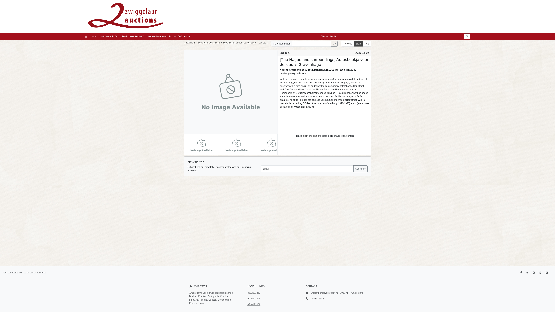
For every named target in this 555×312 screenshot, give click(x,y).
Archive (172, 36)
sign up (315, 136)
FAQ (180, 36)
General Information (157, 36)
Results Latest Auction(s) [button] (133, 36)
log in (305, 136)
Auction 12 (189, 42)
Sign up (324, 36)
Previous (347, 43)
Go (334, 43)
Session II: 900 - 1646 (209, 42)
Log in (333, 36)
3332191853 (253, 293)
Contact (187, 36)
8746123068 (253, 304)
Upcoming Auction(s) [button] (108, 36)
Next (367, 43)
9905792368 (253, 298)
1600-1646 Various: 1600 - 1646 (239, 42)
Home (93, 36)
